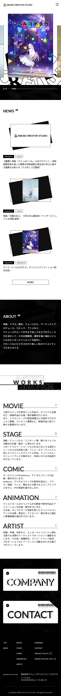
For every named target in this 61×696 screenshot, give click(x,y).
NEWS (5, 648)
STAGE (19, 648)
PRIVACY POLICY (42, 653)
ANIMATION (21, 659)
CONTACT (39, 648)
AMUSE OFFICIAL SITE (44, 659)
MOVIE (19, 643)
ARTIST (19, 664)
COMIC (19, 653)
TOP (5, 643)
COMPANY (39, 643)
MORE (30, 282)
